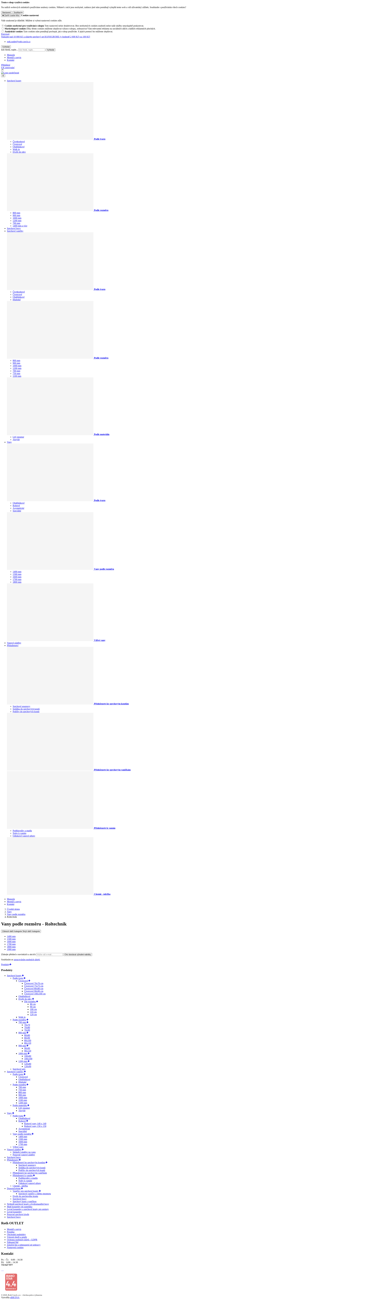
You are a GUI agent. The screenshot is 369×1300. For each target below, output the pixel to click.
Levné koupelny (14, 1212)
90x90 (27, 1048)
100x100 (28, 1058)
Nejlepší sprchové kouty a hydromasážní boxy (28, 1204)
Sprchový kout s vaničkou (24, 1201)
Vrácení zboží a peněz (17, 1237)
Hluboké (17, 299)
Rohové (16, 505)
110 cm (33, 1012)
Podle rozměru (20, 1019)
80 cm (33, 1004)
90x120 (27, 1051)
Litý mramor (18, 437)
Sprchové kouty (14, 80)
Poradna (10, 1232)
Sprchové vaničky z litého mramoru (34, 1193)
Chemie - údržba (20, 1186)
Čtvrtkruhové (19, 141)
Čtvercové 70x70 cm (33, 983)
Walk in (16, 149)
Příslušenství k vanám (23, 1175)
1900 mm (11, 949)
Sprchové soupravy (21, 706)
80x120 (27, 1043)
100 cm (33, 1009)
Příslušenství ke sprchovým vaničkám (30, 1173)
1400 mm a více (20, 226)
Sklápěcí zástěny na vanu (24, 1152)
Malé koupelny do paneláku (19, 1206)
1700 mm (17, 579)
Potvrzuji (5, 34)
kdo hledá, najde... (9, 49)
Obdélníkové (19, 147)
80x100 (27, 1040)
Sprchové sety (19, 1069)
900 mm (16, 215)
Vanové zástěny (14, 643)
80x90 (27, 1038)
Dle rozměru (30, 1001)
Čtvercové (17, 144)
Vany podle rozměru (22, 1134)
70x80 (27, 1027)
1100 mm (17, 376)
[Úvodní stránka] (10, 73)
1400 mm (17, 571)
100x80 (27, 1056)
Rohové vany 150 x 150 (35, 1126)
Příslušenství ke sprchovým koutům (29, 1162)
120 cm (33, 1014)
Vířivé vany (18, 1147)
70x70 (27, 1025)
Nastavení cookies (15, 1247)
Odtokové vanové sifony (24, 836)
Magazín (11, 55)
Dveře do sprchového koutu (25, 1196)
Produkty (5, 964)
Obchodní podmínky (16, 1234)
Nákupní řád (12, 1242)
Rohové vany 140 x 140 (35, 1123)
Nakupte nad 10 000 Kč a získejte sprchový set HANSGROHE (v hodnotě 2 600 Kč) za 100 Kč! (45, 36)
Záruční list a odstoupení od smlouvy (24, 1245)
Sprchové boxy (14, 228)
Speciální (17, 511)
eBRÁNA (14, 1297)
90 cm (33, 1007)
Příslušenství (12, 645)
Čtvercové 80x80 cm (33, 988)
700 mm (16, 223)
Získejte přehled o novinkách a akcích (18, 954)
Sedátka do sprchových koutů (26, 709)
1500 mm (17, 574)
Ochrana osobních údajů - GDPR (22, 1239)
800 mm (16, 213)
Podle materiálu (20, 1105)
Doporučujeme (14, 1188)
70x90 (27, 1030)
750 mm (16, 373)
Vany (9, 442)
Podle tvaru (18, 978)
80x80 (27, 1035)
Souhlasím (18, 12)
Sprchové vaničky (15, 231)
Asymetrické (18, 508)
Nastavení (6, 12)
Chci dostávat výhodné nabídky (78, 954)
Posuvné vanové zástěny (24, 1154)
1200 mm (17, 220)
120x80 (27, 1064)
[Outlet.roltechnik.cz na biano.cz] (11, 1290)
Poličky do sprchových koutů (26, 711)
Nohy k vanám (19, 833)
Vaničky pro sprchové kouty (26, 1191)
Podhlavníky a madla (22, 830)
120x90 (27, 1066)
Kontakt (10, 60)
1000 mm (17, 218)
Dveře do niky (19, 152)
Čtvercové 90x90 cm (33, 991)
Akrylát (16, 439)
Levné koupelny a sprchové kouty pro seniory (28, 1209)
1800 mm (17, 582)
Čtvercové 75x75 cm (33, 986)
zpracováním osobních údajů (27, 959)
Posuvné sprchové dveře (18, 1214)
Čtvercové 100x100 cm (35, 994)
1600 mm (17, 577)
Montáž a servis (14, 57)
